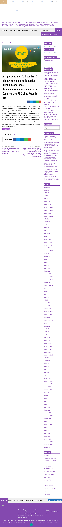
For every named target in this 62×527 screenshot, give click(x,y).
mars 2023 (47, 303)
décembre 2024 (48, 242)
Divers (45, 464)
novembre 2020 (48, 384)
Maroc (53, 96)
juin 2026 (46, 190)
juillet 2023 (47, 291)
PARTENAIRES (48, 486)
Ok (31, 524)
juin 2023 (46, 294)
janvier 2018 (47, 439)
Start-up (55, 114)
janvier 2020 (47, 413)
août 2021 (46, 358)
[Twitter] (31, 102)
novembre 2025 (48, 210)
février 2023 (47, 306)
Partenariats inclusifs (50, 101)
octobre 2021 (47, 352)
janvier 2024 (47, 274)
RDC (45, 108)
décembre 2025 (48, 207)
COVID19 (48, 79)
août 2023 (46, 288)
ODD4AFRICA (17, 30)
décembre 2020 (48, 381)
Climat (50, 77)
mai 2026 (46, 193)
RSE (7, 30)
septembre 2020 (48, 389)
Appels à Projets (47, 75)
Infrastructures (47, 92)
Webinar (51, 118)
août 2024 (46, 253)
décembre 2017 (48, 442)
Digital (51, 81)
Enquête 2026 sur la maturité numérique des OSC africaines (50, 137)
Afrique (51, 74)
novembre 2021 (48, 349)
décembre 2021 (48, 346)
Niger (56, 96)
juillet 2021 (47, 361)
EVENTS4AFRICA (44, 30)
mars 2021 (47, 372)
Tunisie (51, 116)
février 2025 (47, 236)
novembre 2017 (48, 444)
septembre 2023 (48, 285)
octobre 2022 (47, 317)
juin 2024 (46, 259)
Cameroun (46, 77)
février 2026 (47, 201)
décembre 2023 (48, 277)
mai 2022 (46, 332)
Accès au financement (49, 72)
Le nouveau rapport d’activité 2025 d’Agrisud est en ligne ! (50, 165)
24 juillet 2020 (5, 102)
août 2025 (46, 219)
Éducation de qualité (49, 471)
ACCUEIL (3, 30)
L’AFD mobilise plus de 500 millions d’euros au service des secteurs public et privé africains (10, 150)
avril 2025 (46, 230)
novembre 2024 (48, 245)
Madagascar (46, 96)
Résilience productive (49, 111)
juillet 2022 (47, 326)
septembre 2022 (48, 320)
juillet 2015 (47, 447)
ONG (50, 99)
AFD (47, 74)
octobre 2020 (47, 387)
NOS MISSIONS (57, 34)
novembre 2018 (48, 424)
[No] (60, 523)
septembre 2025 (48, 216)
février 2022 (47, 340)
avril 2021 (46, 369)
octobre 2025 (47, 213)
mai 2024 (46, 262)
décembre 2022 (48, 311)
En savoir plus (6, 129)
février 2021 (47, 375)
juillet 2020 (47, 395)
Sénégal (46, 116)
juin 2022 (46, 329)
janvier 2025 (47, 239)
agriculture (56, 74)
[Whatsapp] (37, 102)
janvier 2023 (47, 308)
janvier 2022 (47, 343)
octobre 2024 (47, 248)
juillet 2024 (47, 256)
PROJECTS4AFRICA (33, 30)
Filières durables (48, 88)
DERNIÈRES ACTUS (50, 461)
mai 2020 (46, 401)
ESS (51, 85)
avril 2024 (46, 265)
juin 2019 (46, 421)
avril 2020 (46, 404)
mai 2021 (46, 366)
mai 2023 (46, 297)
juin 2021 (46, 363)
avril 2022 (46, 335)
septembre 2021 (48, 355)
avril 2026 (46, 196)
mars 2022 (47, 337)
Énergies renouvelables (51, 119)
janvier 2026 (47, 204)
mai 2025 (46, 227)
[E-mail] (40, 102)
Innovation (51, 93)
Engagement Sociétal (51, 83)
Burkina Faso (54, 75)
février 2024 (47, 271)
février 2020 (47, 410)
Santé (51, 112)
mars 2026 (47, 198)
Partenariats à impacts (49, 103)
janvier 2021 (47, 378)
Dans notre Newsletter (50, 458)
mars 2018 (47, 433)
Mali (50, 96)
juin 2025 (46, 225)
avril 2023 (46, 300)
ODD (11, 30)
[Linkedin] (34, 102)
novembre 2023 (48, 280)
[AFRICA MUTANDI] (31, 15)
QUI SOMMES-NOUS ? (47, 34)
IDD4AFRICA (25, 30)
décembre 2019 (48, 416)
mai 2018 (46, 427)
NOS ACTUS (58, 30)
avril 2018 (46, 430)
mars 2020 (47, 407)
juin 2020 (46, 398)
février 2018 (47, 436)
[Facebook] (28, 102)
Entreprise (47, 85)
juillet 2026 (47, 187)
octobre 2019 (47, 418)
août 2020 (46, 392)
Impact (56, 90)
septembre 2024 (48, 251)
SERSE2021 (48, 114)
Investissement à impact (51, 95)
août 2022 (46, 323)
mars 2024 (47, 268)
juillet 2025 (47, 222)
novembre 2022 (48, 314)
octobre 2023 (47, 282)
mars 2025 (47, 233)
